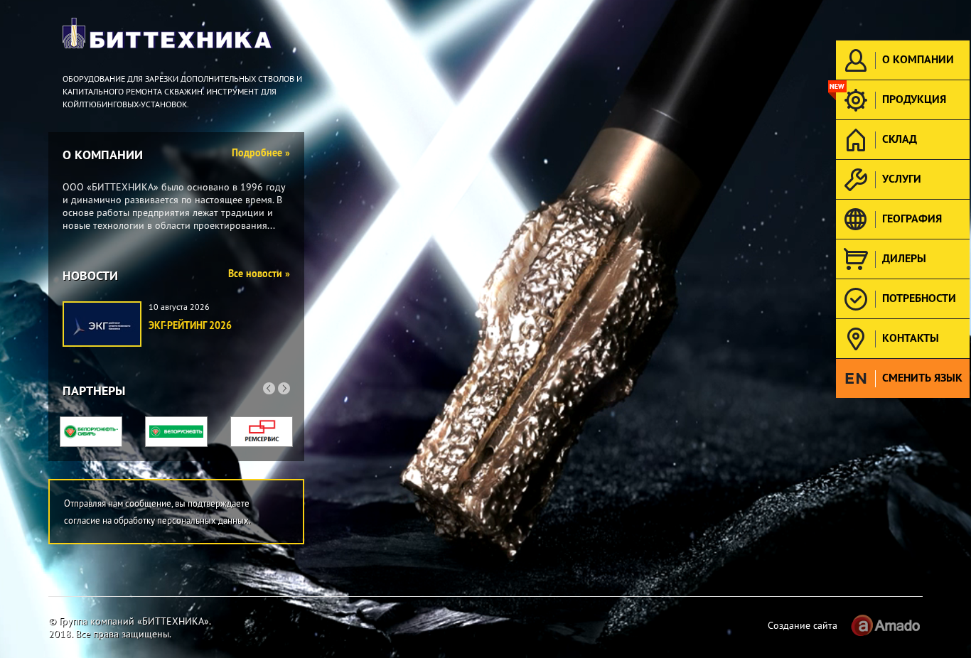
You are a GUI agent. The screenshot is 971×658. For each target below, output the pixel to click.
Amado (885, 625)
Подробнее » (261, 152)
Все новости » (259, 273)
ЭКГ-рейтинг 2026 (190, 325)
